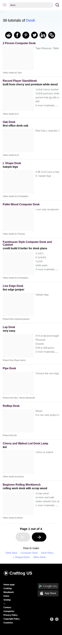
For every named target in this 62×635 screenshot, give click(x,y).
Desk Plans (47, 553)
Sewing (7, 600)
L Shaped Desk (21, 557)
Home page (9, 585)
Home (6, 596)
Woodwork (8, 592)
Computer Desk (29, 553)
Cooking (7, 588)
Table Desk (11, 553)
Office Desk (39, 557)
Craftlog (20, 573)
